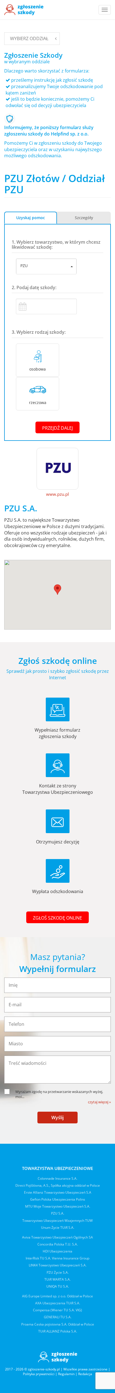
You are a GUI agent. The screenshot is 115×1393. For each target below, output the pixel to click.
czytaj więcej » (99, 1101)
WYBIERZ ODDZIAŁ (29, 38)
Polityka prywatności (38, 1374)
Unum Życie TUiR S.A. (57, 1227)
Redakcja (85, 1374)
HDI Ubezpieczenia (57, 1251)
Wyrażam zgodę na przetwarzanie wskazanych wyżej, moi (59, 1094)
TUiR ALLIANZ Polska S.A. (57, 1331)
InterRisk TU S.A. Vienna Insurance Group (57, 1258)
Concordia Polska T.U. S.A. (57, 1244)
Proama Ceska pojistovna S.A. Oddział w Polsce (57, 1324)
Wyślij (57, 1117)
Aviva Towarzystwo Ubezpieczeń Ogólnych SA (57, 1237)
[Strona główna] (24, 10)
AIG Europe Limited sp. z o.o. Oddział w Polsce (57, 1296)
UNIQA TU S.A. (57, 1286)
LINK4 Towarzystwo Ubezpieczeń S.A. (58, 1265)
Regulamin (66, 1374)
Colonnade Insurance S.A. (57, 1178)
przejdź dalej (57, 428)
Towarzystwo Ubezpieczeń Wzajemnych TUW (57, 1220)
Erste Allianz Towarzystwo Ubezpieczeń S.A (57, 1192)
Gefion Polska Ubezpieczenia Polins (57, 1199)
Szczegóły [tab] (84, 217)
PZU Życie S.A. (58, 1272)
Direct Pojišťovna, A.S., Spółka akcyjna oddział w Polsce (57, 1185)
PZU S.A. (57, 1213)
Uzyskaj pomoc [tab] (30, 217)
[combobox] (46, 266)
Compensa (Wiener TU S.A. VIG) (57, 1310)
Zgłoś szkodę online (57, 918)
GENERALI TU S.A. (57, 1317)
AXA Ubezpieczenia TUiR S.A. (57, 1303)
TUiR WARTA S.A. (57, 1279)
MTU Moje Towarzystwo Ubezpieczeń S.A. (57, 1206)
